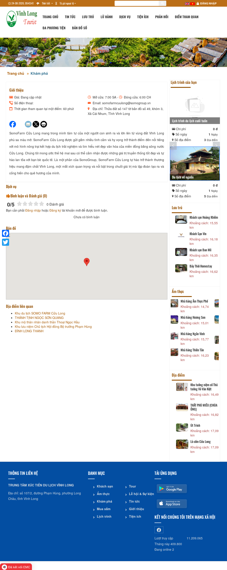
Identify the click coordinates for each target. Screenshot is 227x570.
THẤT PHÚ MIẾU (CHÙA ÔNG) (200, 407)
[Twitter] (5, 242)
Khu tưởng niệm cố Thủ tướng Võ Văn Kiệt (201, 387)
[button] (86, 262)
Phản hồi (161, 16)
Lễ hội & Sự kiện (140, 493)
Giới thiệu (136, 509)
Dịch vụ (125, 16)
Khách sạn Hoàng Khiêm (201, 217)
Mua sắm (103, 509)
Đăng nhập (208, 3)
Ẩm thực (103, 493)
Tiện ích (143, 16)
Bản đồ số (79, 27)
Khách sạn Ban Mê (198, 250)
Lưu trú (88, 16)
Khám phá (39, 73)
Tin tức (70, 16)
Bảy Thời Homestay (198, 266)
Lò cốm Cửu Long (197, 442)
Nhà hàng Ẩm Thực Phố (201, 301)
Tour (132, 486)
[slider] (30, 203)
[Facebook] (5, 233)
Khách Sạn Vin (195, 234)
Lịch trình (104, 516)
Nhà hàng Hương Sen (199, 317)
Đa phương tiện (54, 27)
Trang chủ (50, 16)
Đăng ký (55, 210)
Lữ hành (107, 16)
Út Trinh (192, 425)
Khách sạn (105, 486)
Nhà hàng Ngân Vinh (199, 334)
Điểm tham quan (186, 16)
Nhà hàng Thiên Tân (199, 350)
